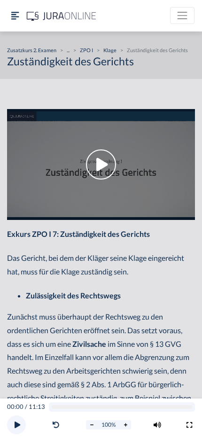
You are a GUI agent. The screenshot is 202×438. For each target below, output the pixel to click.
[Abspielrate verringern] (91, 425)
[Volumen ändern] (157, 425)
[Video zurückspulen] (56, 424)
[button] (58, 424)
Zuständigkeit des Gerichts (157, 50)
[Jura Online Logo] (61, 16)
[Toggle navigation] (182, 15)
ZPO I (86, 50)
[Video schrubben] (122, 407)
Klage (110, 50)
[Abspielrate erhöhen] (125, 425)
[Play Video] (101, 164)
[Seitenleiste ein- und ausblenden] (15, 16)
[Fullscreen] (189, 425)
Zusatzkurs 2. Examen (31, 50)
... (68, 50)
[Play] (16, 424)
